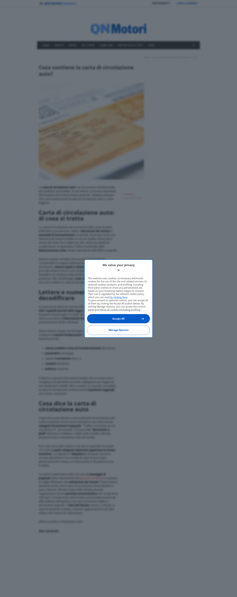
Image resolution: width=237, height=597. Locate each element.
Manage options (118, 330)
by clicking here (118, 297)
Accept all (118, 318)
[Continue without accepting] (118, 270)
